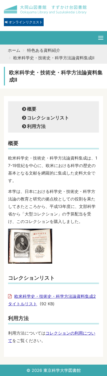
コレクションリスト (47, 117)
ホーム (14, 50)
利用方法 (36, 126)
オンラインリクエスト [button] (25, 22)
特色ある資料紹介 (43, 50)
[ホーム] (45, 9)
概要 (31, 109)
